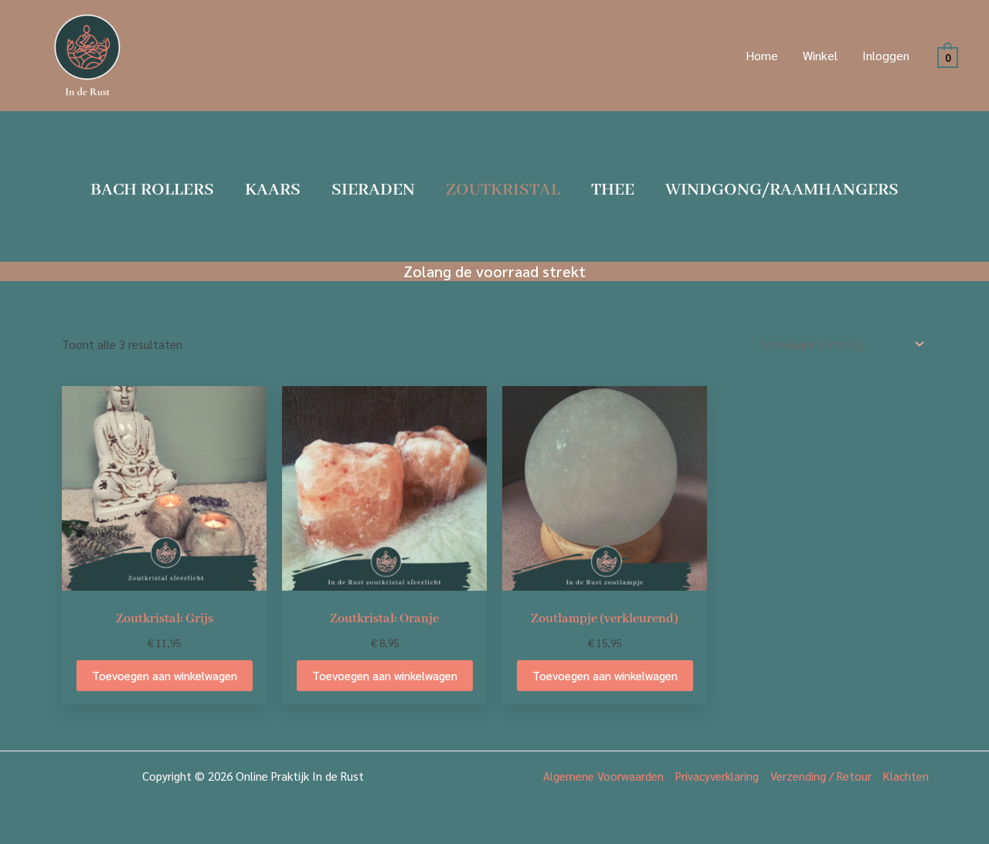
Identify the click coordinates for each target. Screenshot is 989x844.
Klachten (906, 775)
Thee (612, 190)
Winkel (820, 55)
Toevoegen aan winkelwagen (164, 675)
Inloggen (885, 55)
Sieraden (373, 190)
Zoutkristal (503, 190)
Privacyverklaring (717, 775)
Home (762, 55)
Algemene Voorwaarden (603, 775)
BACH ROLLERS (152, 190)
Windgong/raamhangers (782, 190)
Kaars (273, 190)
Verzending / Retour (821, 775)
